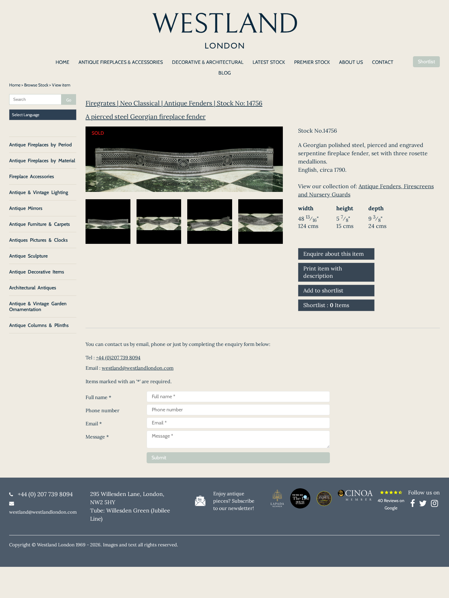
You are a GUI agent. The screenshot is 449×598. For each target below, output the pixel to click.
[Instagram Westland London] (434, 504)
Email (94, 423)
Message (97, 437)
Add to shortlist (323, 290)
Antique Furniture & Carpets (39, 224)
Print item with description (322, 272)
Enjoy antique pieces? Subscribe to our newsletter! (233, 500)
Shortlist (426, 61)
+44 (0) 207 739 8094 (45, 494)
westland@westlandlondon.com (137, 368)
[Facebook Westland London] (414, 504)
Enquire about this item (333, 253)
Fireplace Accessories (31, 176)
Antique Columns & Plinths (39, 325)
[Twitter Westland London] (424, 504)
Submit (158, 457)
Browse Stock (36, 85)
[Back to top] (437, 586)
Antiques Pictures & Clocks (38, 240)
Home (14, 85)
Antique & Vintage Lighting (38, 192)
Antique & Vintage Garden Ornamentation (38, 306)
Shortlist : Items (326, 305)
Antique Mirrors (25, 208)
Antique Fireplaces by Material (42, 160)
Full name (98, 397)
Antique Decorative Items (36, 272)
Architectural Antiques (32, 288)
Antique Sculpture (28, 256)
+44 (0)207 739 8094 (118, 357)
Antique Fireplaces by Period (40, 145)
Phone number (102, 410)
